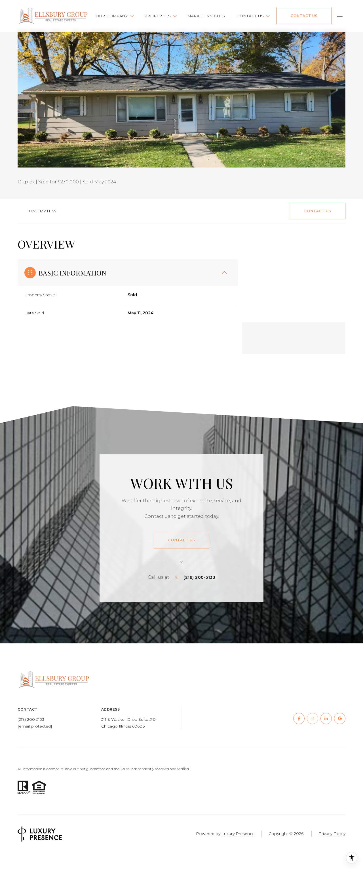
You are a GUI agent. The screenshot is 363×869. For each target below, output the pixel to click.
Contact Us (304, 16)
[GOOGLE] (339, 718)
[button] (317, 211)
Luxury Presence (238, 833)
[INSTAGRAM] (312, 718)
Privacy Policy (331, 833)
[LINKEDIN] (326, 718)
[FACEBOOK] (299, 718)
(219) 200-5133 (199, 577)
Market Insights (206, 16)
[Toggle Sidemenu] (339, 16)
